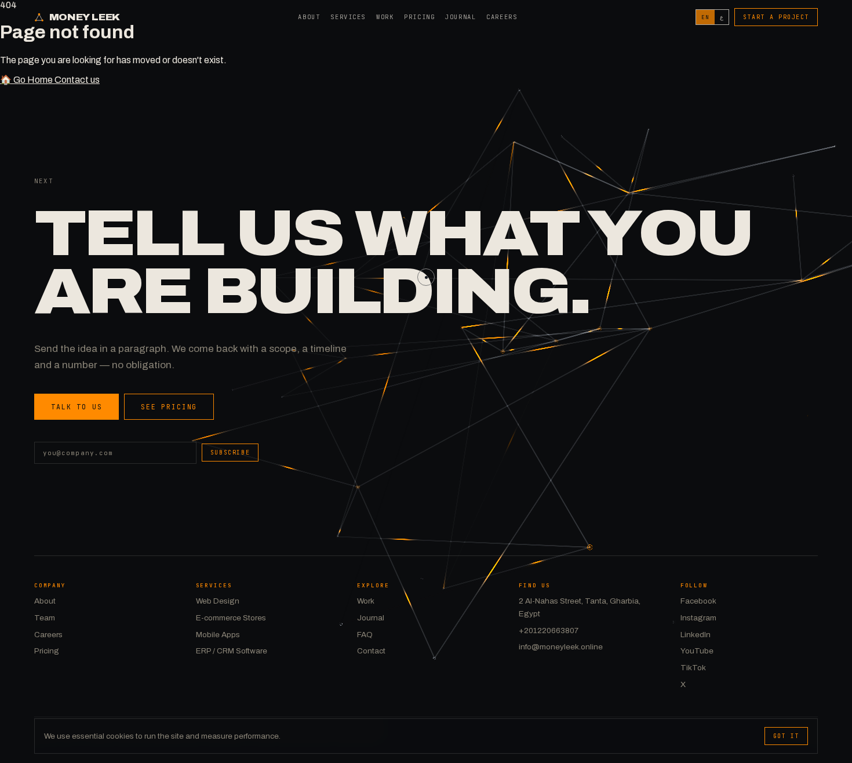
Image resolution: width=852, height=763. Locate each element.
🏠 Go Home (27, 80)
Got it (786, 736)
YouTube (696, 650)
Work (385, 17)
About (309, 17)
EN (705, 17)
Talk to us (76, 406)
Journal (460, 17)
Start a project (776, 17)
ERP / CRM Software (231, 650)
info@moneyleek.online (561, 646)
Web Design (217, 601)
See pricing (169, 406)
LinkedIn (695, 634)
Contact (371, 650)
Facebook (698, 601)
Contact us (77, 80)
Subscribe (230, 452)
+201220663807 (548, 630)
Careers (501, 17)
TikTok (693, 667)
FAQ (365, 634)
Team (44, 617)
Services (348, 17)
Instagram (698, 617)
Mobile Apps (218, 634)
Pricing (419, 17)
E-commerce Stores (231, 617)
